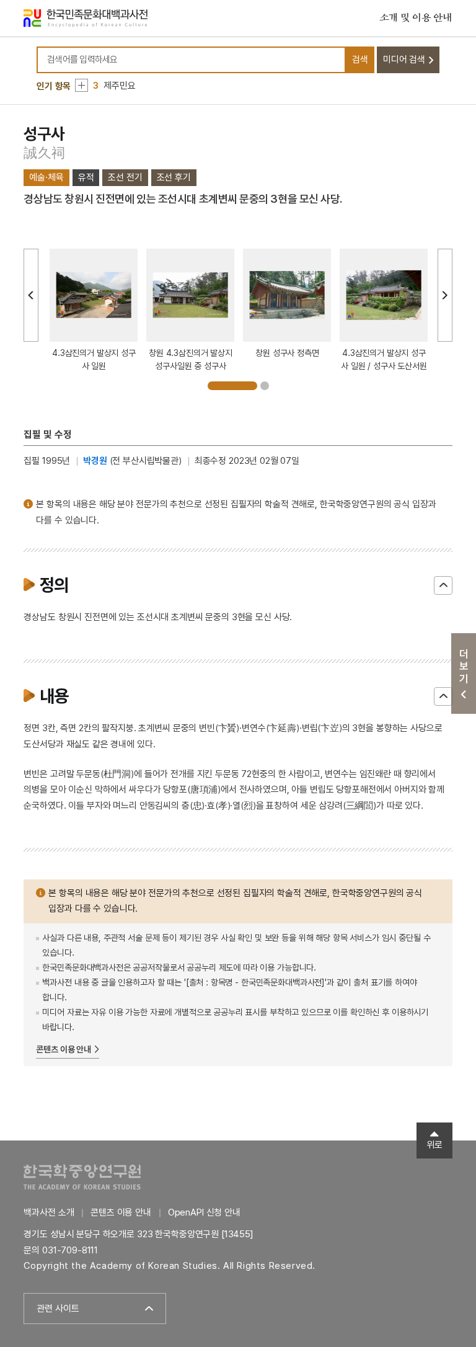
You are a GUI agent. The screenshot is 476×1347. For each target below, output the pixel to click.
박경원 (95, 460)
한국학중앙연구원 (82, 1176)
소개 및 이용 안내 (415, 18)
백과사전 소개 (49, 1212)
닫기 (443, 585)
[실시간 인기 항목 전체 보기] (81, 85)
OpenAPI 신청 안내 (204, 1212)
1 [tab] (232, 385)
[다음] (445, 295)
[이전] (31, 295)
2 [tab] (264, 385)
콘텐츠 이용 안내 (63, 1049)
